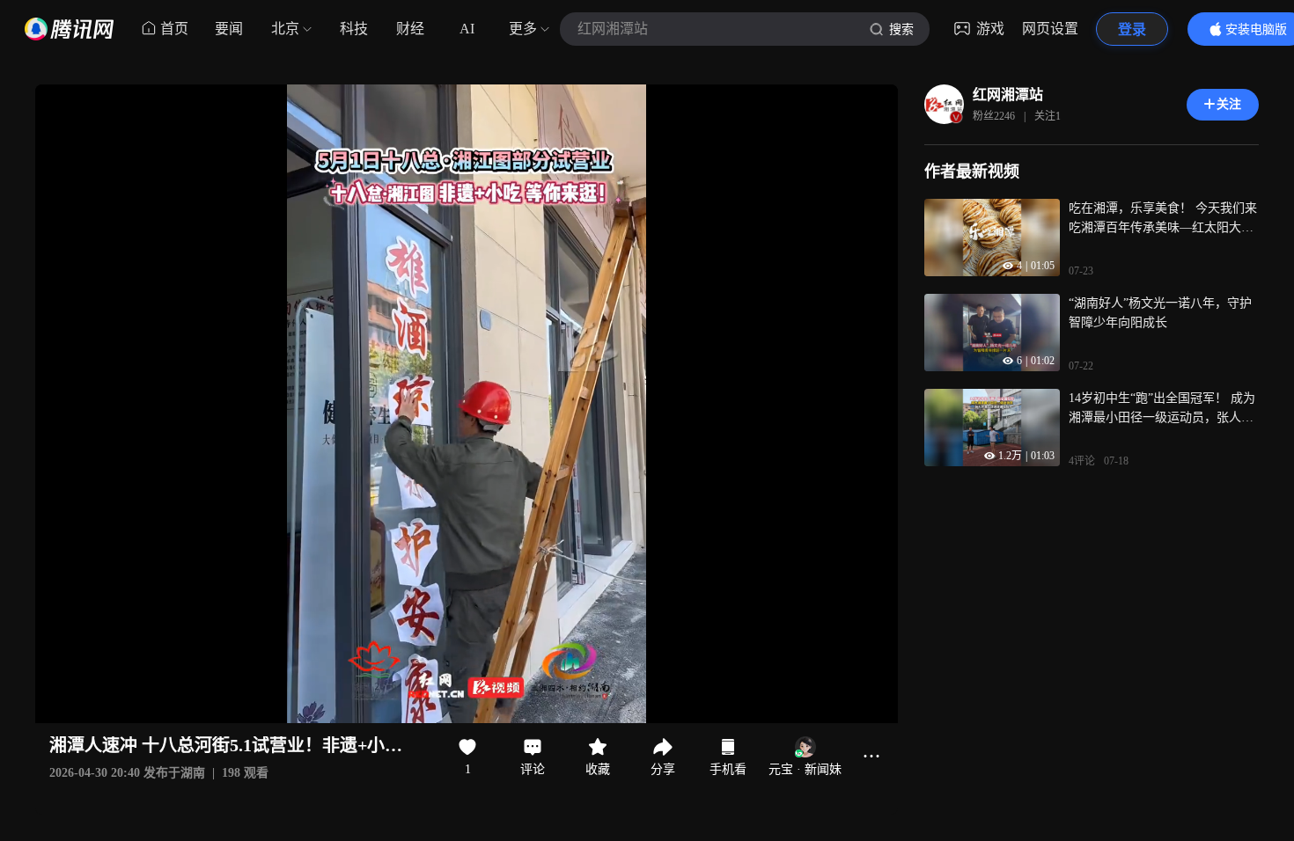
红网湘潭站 (1008, 94)
